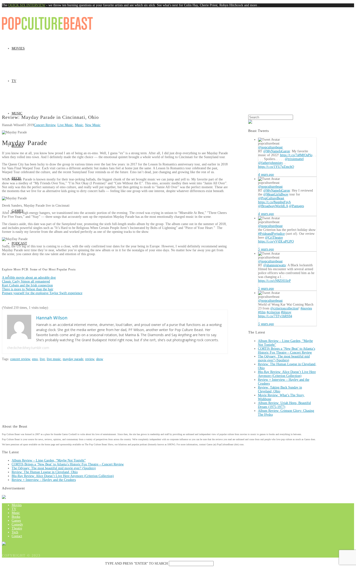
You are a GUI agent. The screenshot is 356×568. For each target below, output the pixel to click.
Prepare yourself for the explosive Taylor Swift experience (42, 293)
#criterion (273, 312)
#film (262, 312)
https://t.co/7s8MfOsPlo (296, 155)
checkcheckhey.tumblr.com (28, 347)
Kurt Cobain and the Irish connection (27, 285)
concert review (20, 359)
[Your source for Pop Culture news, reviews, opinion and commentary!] (47, 22)
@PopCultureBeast (271, 198)
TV (14, 81)
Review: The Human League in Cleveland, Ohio (45, 472)
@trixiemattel (294, 159)
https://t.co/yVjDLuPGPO (276, 241)
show (99, 359)
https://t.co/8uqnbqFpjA (274, 202)
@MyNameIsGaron (276, 151)
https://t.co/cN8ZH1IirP (274, 281)
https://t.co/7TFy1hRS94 (275, 316)
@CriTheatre (274, 237)
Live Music (65, 125)
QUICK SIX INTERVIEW (26, 5)
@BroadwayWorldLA (273, 206)
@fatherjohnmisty (270, 163)
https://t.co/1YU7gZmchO (276, 167)
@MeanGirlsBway (275, 194)
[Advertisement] (178, 78)
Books (17, 146)
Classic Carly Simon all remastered (26, 281)
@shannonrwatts (274, 265)
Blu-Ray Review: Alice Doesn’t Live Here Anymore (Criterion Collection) (287, 374)
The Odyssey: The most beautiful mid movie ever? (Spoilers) (284, 358)
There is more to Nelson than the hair (27, 289)
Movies (18, 48)
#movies (306, 308)
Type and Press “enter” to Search (136, 563)
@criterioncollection (284, 308)
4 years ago (266, 174)
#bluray (286, 312)
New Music (93, 125)
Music (17, 113)
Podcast (19, 243)
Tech (16, 178)
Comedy (17, 524)
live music (54, 359)
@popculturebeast (270, 147)
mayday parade (73, 359)
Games (17, 211)
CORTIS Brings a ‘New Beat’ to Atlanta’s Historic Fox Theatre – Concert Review (286, 350)
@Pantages (296, 206)
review (89, 359)
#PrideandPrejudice (271, 233)
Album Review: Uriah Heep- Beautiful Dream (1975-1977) (284, 405)
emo (35, 359)
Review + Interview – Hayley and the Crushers (44, 480)
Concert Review (44, 125)
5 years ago (266, 249)
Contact (17, 536)
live (42, 359)
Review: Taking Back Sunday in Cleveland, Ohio (280, 389)
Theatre (17, 528)
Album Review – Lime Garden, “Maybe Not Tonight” (49, 460)
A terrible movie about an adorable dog (29, 277)
